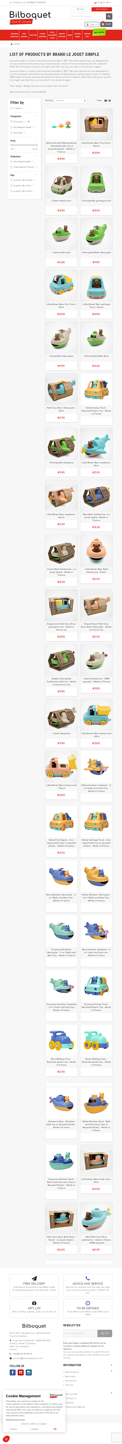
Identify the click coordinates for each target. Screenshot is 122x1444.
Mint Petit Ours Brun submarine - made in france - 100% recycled (96, 1240)
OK (106, 1333)
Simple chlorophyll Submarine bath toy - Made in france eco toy (61, 682)
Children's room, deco (14, 35)
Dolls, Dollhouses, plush (52, 35)
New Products (72, 1372)
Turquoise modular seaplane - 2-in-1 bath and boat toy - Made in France (61, 1007)
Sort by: (49, 100)
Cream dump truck (61, 201)
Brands (80, 9)
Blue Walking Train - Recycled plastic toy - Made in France (61, 1062)
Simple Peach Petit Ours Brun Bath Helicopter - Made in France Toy (96, 627)
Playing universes (42, 35)
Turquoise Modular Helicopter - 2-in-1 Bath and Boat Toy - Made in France (61, 953)
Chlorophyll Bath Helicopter (96, 253)
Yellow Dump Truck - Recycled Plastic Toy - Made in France (96, 411)
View (99, 100)
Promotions (71, 1381)
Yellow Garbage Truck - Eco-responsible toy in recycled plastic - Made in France (96, 843)
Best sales (70, 1377)
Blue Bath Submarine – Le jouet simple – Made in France (96, 517)
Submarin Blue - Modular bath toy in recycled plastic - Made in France (61, 1125)
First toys (33, 35)
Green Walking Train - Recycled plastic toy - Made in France (96, 1062)
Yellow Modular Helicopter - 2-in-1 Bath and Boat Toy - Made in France (96, 898)
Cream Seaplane (61, 733)
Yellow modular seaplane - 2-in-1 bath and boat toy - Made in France (96, 788)
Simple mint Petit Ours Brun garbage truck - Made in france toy (61, 627)
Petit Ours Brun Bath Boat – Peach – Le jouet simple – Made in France (61, 1240)
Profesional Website (75, 1407)
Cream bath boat (61, 253)
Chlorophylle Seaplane (61, 463)
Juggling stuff (87, 35)
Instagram (29, 1372)
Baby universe (24, 35)
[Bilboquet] (30, 18)
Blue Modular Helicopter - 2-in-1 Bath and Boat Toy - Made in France (61, 898)
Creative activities (61, 35)
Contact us (70, 1398)
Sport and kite (99, 32)
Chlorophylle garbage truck (96, 201)
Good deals (102, 9)
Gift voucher (71, 1394)
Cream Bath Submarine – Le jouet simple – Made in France (61, 572)
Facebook (13, 1372)
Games (69, 35)
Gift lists (69, 1385)
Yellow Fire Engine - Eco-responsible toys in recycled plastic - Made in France (61, 843)
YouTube (21, 1372)
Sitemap (69, 1403)
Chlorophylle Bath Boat (96, 356)
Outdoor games (78, 35)
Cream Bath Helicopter (61, 356)
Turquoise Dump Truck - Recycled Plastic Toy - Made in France (96, 1007)
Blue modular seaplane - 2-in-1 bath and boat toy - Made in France (96, 953)
